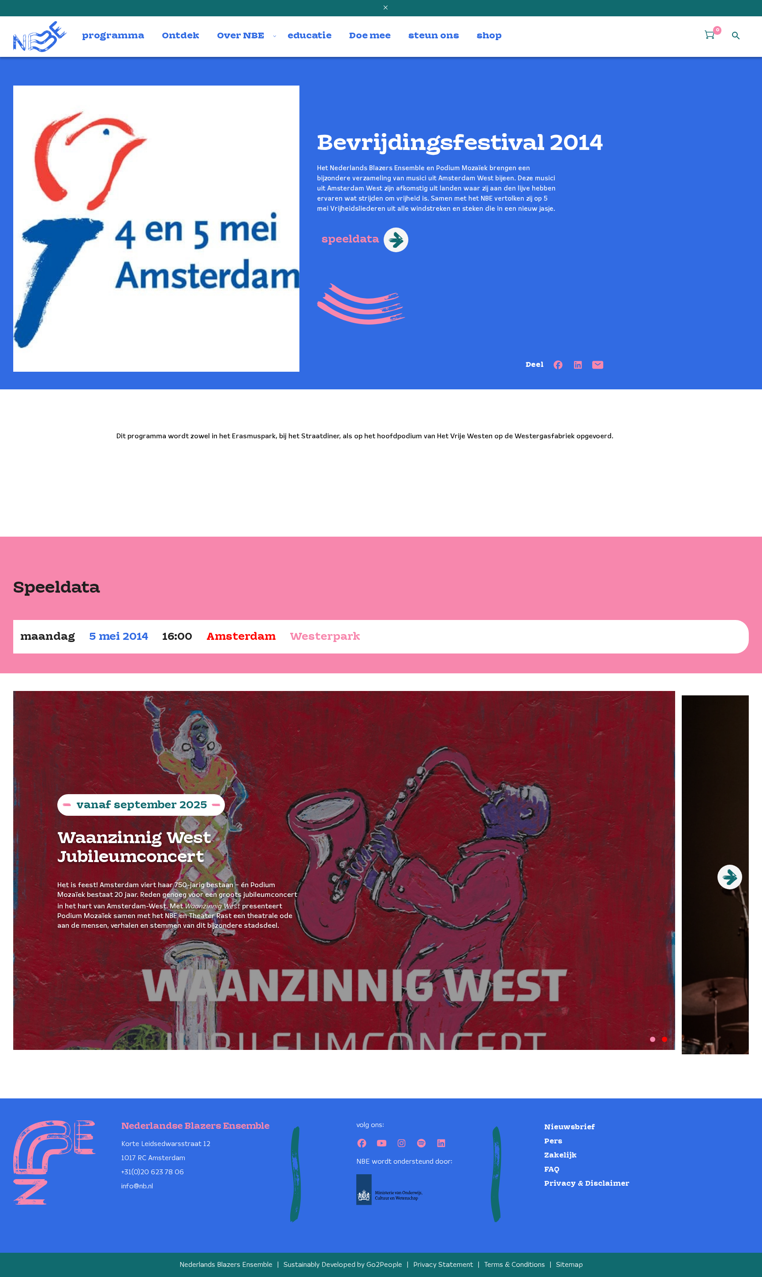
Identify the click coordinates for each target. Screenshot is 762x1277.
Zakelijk (560, 1155)
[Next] (730, 877)
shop (489, 36)
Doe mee (370, 36)
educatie (310, 36)
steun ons (433, 36)
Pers (553, 1141)
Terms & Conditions (514, 1265)
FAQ (552, 1169)
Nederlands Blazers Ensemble (226, 1265)
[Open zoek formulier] (736, 36)
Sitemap (569, 1265)
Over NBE (240, 36)
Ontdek (180, 36)
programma (113, 36)
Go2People (384, 1265)
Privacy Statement (443, 1265)
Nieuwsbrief (569, 1127)
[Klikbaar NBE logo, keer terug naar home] (40, 36)
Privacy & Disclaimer (586, 1183)
